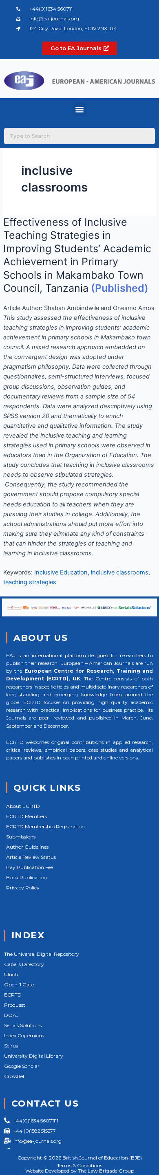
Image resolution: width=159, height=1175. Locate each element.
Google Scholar (22, 1066)
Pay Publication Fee (29, 867)
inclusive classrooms (119, 572)
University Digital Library (33, 1056)
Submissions (20, 837)
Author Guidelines (27, 847)
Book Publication (26, 877)
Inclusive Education (61, 572)
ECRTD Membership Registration (45, 826)
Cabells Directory (24, 964)
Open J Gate (19, 984)
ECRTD (13, 995)
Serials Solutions (23, 1025)
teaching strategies (29, 582)
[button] (79, 109)
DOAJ (11, 1015)
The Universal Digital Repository (41, 954)
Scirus (11, 1046)
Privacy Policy (23, 888)
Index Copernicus (24, 1035)
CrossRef (14, 1076)
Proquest (14, 1005)
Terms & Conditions (79, 1165)
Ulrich (11, 974)
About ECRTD (23, 806)
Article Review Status (31, 857)
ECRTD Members (26, 816)
